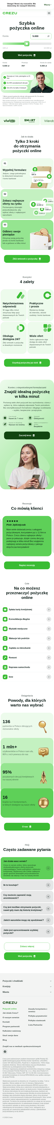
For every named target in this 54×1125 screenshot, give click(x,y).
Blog (5, 1040)
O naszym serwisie (11, 1017)
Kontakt (6, 1022)
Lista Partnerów (35, 1025)
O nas (25, 827)
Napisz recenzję (27, 565)
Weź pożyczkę (25, 55)
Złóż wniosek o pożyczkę (25, 259)
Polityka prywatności (37, 1016)
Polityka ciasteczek (36, 1020)
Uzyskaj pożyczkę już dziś (25, 363)
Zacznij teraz (25, 435)
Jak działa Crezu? (10, 1013)
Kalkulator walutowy (12, 1031)
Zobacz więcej (27, 946)
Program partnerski (11, 1026)
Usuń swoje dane (10, 1035)
